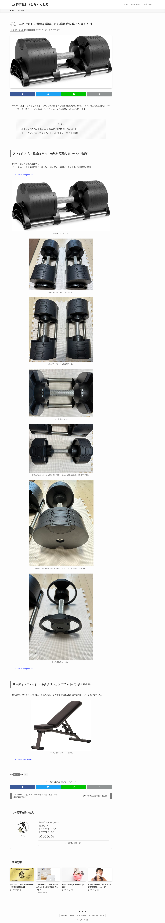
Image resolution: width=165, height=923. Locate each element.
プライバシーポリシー (96, 915)
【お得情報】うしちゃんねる (29, 4)
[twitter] (48, 836)
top (26, 774)
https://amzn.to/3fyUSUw (22, 175)
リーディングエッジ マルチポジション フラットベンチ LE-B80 (51, 133)
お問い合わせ (81, 915)
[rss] (85, 911)
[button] (22, 94)
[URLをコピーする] (99, 94)
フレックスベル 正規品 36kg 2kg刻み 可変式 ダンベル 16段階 (50, 129)
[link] (40, 836)
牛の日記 (31, 30)
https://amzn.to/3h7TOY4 (22, 759)
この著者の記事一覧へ (73, 843)
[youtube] (52, 836)
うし (23, 836)
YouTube (64, 915)
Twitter (71, 915)
